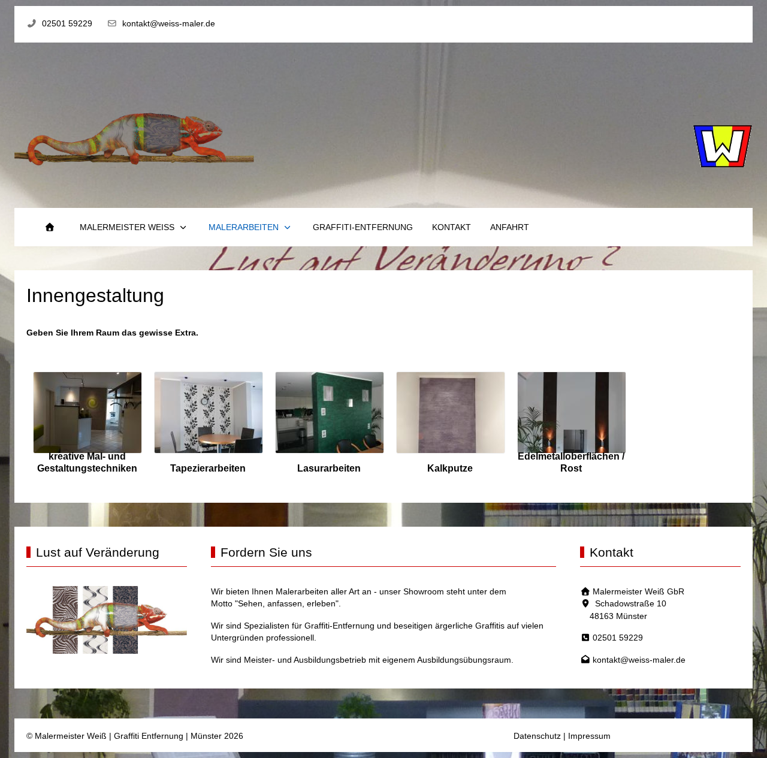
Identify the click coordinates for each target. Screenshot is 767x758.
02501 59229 (67, 23)
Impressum (589, 736)
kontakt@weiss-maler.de (168, 23)
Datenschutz (537, 736)
